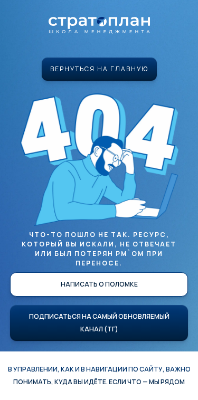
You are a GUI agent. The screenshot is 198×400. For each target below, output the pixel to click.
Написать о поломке (99, 284)
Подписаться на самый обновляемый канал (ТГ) (99, 323)
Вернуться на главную (99, 68)
